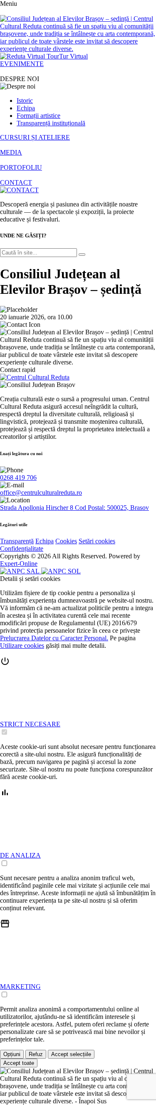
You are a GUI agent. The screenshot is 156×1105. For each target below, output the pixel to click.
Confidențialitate (21, 548)
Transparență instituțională (51, 123)
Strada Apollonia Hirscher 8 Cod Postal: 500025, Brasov (74, 507)
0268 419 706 (18, 477)
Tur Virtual (73, 56)
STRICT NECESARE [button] (30, 724)
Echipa (26, 108)
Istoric (25, 100)
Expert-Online (18, 563)
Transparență (17, 541)
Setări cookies (97, 541)
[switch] (4, 732)
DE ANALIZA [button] (20, 855)
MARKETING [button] (20, 986)
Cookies (66, 541)
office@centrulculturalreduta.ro (41, 492)
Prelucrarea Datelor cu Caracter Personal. (54, 638)
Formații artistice (38, 115)
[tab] (78, 696)
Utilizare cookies (22, 645)
